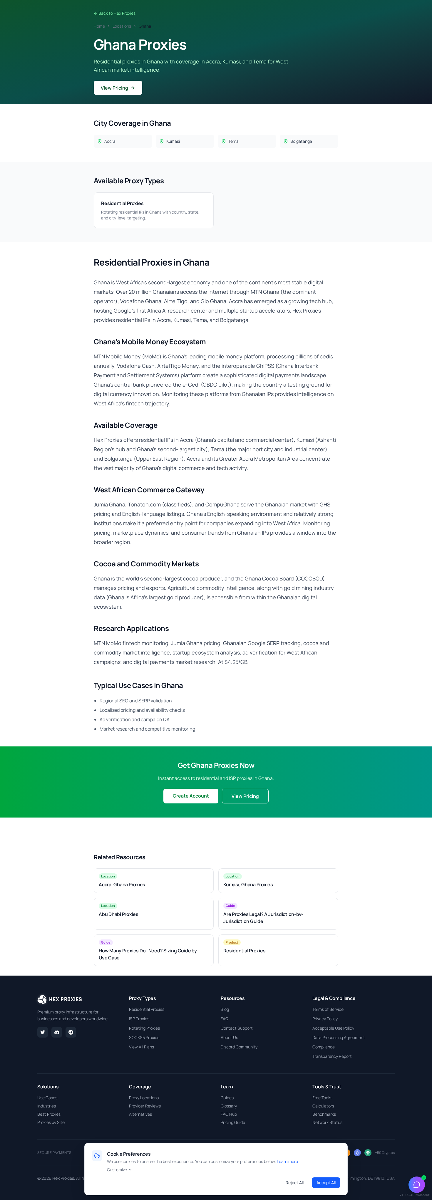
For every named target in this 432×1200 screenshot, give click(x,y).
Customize (117, 1169)
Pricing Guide (233, 1122)
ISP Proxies (139, 1018)
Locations (122, 26)
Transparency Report (332, 1056)
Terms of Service (328, 1009)
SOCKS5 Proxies (144, 1037)
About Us (229, 1037)
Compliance (323, 1047)
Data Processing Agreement (338, 1037)
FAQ (224, 1018)
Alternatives (140, 1114)
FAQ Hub (229, 1114)
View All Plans (141, 1047)
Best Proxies (49, 1114)
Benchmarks (324, 1114)
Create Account (191, 796)
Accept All (326, 1182)
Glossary (229, 1106)
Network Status (327, 1122)
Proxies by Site (51, 1122)
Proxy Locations (144, 1097)
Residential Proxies (146, 1009)
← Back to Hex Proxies (114, 13)
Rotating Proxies (144, 1028)
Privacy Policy (325, 1018)
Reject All (295, 1182)
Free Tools (321, 1097)
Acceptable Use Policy (333, 1028)
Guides (227, 1097)
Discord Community (239, 1047)
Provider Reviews (145, 1106)
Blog (225, 1009)
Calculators (323, 1106)
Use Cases (47, 1097)
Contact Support (237, 1028)
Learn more (287, 1161)
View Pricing (114, 88)
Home (99, 26)
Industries (46, 1106)
